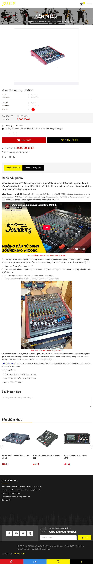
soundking (11, 152)
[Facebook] (2, 157)
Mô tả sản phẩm (13, 168)
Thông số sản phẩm (33, 168)
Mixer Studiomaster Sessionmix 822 (46, 456)
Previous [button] (1, 446)
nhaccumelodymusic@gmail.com (18, 497)
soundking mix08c (22, 152)
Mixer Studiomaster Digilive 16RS (75, 456)
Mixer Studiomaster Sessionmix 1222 (15, 456)
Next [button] (91, 446)
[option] (46, 55)
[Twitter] (10, 157)
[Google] (6, 157)
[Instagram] (14, 157)
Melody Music (7, 363)
